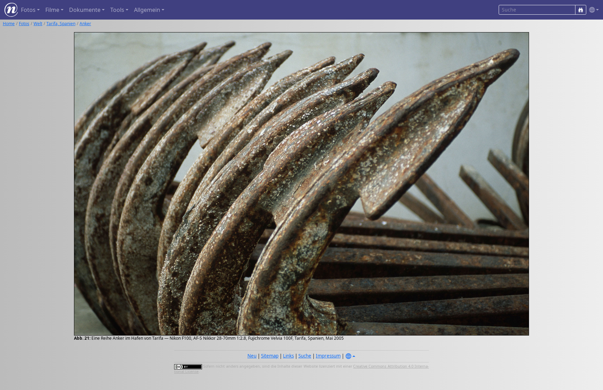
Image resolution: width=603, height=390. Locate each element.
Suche (304, 356)
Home (9, 24)
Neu (251, 356)
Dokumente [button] (84, 10)
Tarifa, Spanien (60, 24)
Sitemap (269, 356)
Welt (38, 24)
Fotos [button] (28, 10)
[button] (592, 9)
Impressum (328, 356)
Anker (85, 24)
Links (288, 356)
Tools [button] (117, 10)
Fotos (24, 24)
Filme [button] (52, 10)
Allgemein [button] (147, 10)
